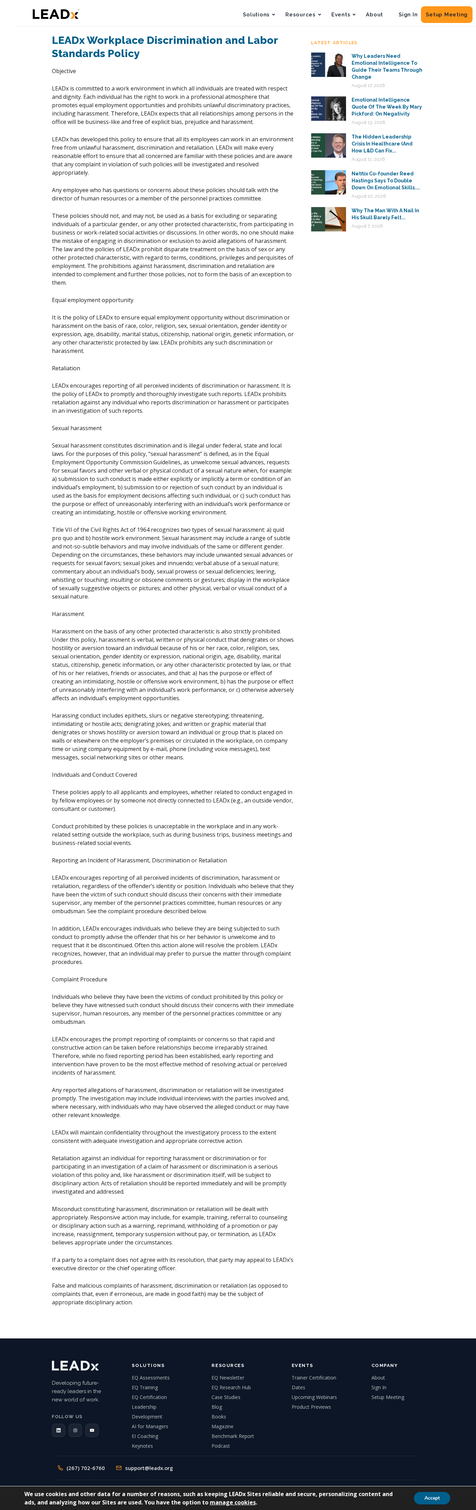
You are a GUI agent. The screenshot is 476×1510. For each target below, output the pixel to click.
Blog (217, 1407)
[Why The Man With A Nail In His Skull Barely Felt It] (328, 219)
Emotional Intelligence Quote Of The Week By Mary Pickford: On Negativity (387, 107)
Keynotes (142, 1445)
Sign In (408, 14)
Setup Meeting (447, 14)
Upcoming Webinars (314, 1397)
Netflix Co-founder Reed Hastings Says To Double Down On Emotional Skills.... (386, 180)
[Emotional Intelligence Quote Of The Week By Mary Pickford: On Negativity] (328, 108)
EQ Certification (149, 1397)
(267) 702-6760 (86, 1467)
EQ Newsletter (228, 1377)
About (374, 14)
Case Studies (226, 1397)
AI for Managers (150, 1426)
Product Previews (311, 1407)
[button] (58, 1430)
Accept (432, 1498)
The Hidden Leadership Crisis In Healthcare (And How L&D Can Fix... (382, 143)
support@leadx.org (149, 1467)
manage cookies (233, 1502)
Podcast (221, 1445)
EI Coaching (145, 1436)
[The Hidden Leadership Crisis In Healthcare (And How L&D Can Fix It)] (328, 145)
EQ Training (145, 1387)
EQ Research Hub (231, 1387)
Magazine (222, 1426)
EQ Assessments (151, 1377)
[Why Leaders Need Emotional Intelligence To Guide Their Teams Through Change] (328, 65)
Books (219, 1416)
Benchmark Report (233, 1436)
